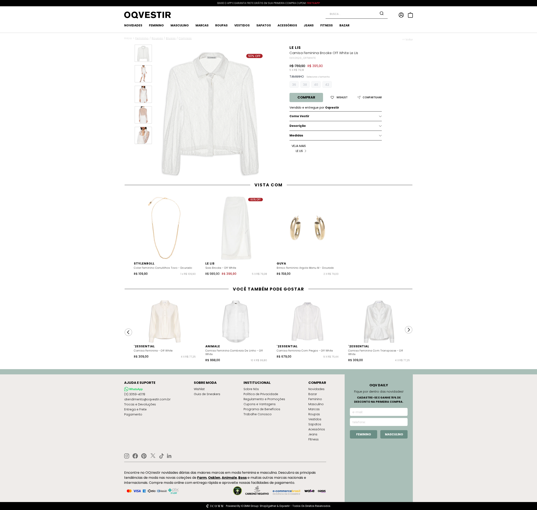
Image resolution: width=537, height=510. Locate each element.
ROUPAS (221, 25)
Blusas (171, 38)
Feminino (142, 38)
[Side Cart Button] (410, 15)
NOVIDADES (133, 25)
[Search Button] (381, 13)
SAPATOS (263, 25)
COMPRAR (306, 97)
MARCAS (202, 25)
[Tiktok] (161, 456)
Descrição (297, 126)
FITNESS (326, 25)
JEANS (309, 25)
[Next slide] (408, 330)
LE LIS (295, 47)
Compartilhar (372, 97)
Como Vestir (299, 116)
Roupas (157, 38)
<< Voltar (407, 39)
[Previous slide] (128, 332)
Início (128, 38)
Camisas (185, 38)
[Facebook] (135, 456)
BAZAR (344, 25)
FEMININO (156, 25)
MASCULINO (180, 25)
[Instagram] (126, 456)
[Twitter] (153, 455)
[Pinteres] (144, 456)
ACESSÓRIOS (287, 25)
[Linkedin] (169, 456)
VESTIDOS (242, 25)
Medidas (296, 135)
